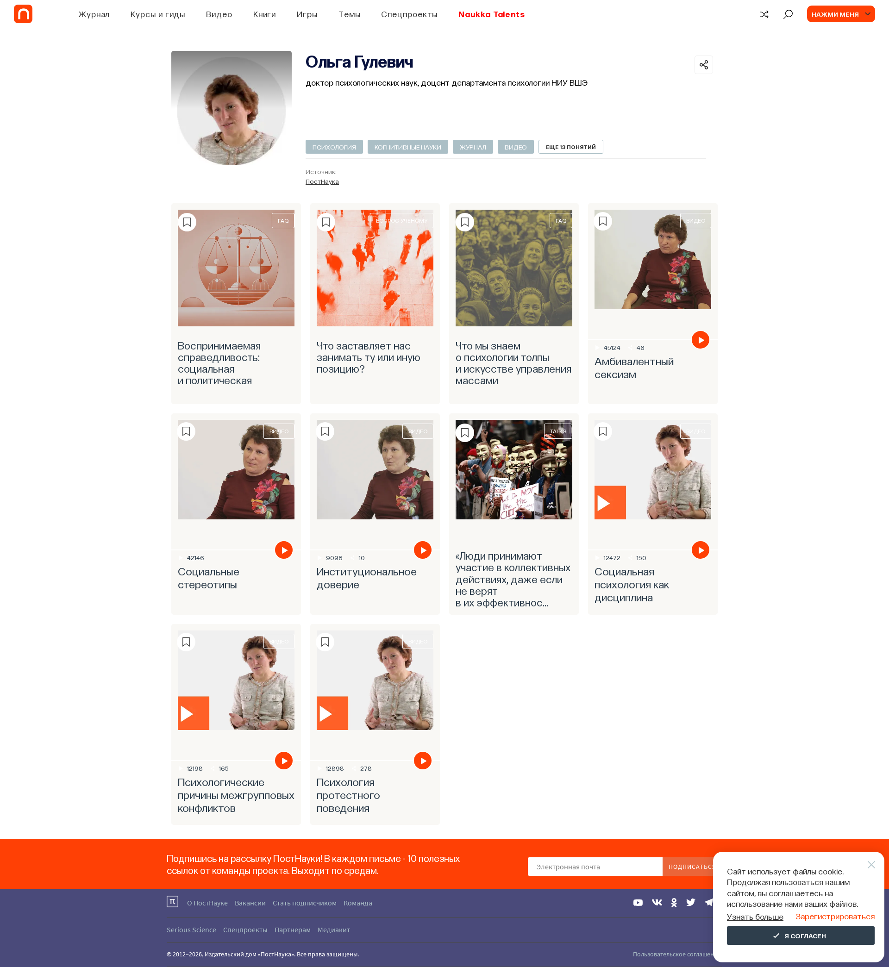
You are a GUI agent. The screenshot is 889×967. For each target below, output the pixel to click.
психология (334, 146)
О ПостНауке (207, 902)
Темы (349, 14)
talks (558, 431)
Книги (264, 14)
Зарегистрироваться (835, 916)
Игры (307, 14)
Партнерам (293, 929)
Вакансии (250, 902)
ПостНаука (322, 181)
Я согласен (805, 935)
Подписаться (692, 866)
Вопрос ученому (401, 220)
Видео (219, 14)
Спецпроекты (409, 14)
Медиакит (334, 929)
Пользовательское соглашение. (677, 954)
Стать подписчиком (305, 902)
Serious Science (191, 929)
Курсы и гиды (158, 14)
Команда (358, 902)
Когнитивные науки (408, 146)
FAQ (283, 220)
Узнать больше (755, 916)
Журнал (94, 14)
